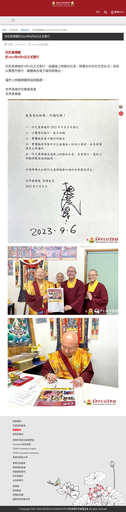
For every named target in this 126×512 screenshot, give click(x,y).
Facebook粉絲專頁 (22, 444)
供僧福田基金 (19, 425)
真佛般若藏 (18, 495)
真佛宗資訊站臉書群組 (23, 440)
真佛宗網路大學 (20, 457)
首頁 (4, 30)
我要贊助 (17, 421)
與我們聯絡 (18, 434)
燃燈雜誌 (17, 490)
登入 (98, 12)
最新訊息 (25, 30)
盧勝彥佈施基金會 (21, 499)
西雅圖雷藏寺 (19, 471)
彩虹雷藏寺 (18, 476)
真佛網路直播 (19, 467)
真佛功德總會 (19, 463)
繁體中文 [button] (118, 12)
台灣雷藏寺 (18, 480)
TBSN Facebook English (24, 448)
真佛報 (16, 486)
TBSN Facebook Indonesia (26, 453)
